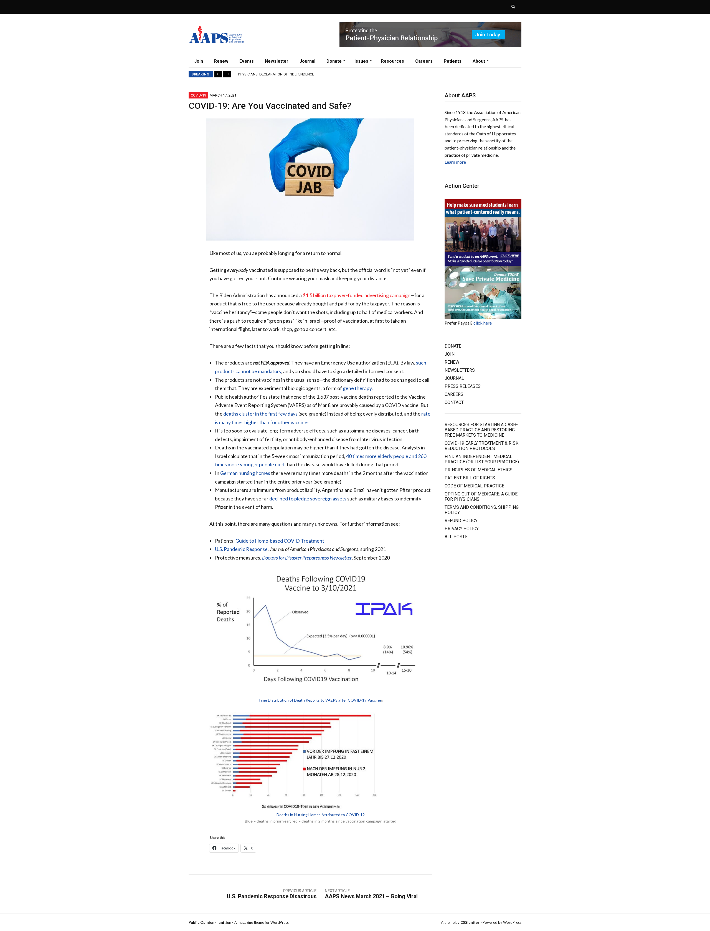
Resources (392, 61)
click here (482, 322)
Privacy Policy (462, 528)
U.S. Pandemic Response (241, 549)
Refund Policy (461, 520)
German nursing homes (245, 473)
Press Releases (463, 386)
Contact (454, 402)
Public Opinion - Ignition (210, 922)
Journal (307, 61)
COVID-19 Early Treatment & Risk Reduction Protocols (481, 446)
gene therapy (357, 388)
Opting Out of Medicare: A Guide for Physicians (481, 496)
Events (246, 61)
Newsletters (460, 370)
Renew (221, 61)
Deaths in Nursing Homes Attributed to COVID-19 (321, 814)
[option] (379, 74)
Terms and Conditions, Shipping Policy (482, 510)
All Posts (456, 536)
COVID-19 (198, 95)
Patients (453, 61)
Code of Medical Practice (474, 486)
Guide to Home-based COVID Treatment (279, 541)
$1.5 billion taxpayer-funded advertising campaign (356, 295)
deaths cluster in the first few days (260, 414)
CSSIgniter (470, 922)
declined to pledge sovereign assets (307, 498)
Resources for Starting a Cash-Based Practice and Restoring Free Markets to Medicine (481, 430)
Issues (361, 61)
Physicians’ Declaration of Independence (276, 74)
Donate (334, 61)
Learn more (455, 162)
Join (198, 61)
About (479, 61)
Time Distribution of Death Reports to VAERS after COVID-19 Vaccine (319, 700)
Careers (424, 61)
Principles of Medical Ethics (479, 469)
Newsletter (276, 61)
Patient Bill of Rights (470, 477)
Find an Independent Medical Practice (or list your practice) (482, 459)
